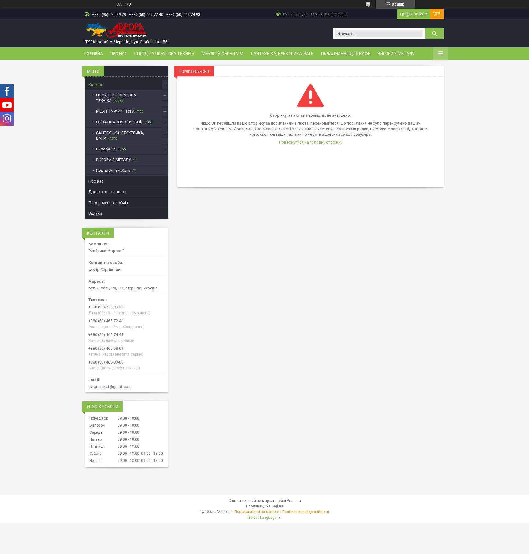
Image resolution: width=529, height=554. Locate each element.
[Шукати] (434, 33)
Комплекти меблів (113, 170)
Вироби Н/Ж (107, 149)
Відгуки (95, 213)
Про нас (118, 53)
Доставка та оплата (107, 192)
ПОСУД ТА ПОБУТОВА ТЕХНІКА (164, 53)
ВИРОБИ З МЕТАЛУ (396, 53)
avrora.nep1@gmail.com (110, 386)
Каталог (96, 84)
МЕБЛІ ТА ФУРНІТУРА (223, 53)
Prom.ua (294, 501)
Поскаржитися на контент (257, 512)
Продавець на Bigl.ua (264, 506)
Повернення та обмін (108, 202)
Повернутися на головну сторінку (310, 142)
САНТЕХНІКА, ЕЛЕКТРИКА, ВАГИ (282, 53)
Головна (93, 53)
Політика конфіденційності (305, 512)
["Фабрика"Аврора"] (116, 30)
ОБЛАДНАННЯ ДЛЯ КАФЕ (345, 53)
